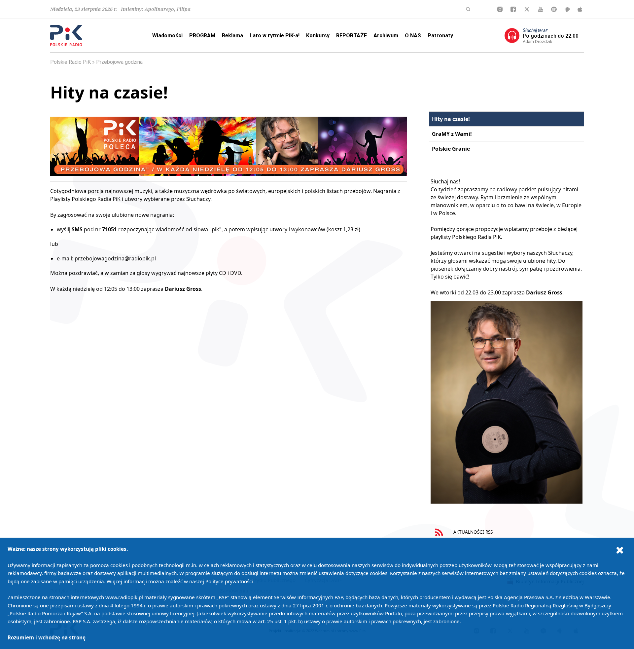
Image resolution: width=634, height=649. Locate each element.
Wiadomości (167, 35)
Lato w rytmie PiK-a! (274, 35)
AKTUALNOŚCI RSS (472, 532)
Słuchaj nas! (445, 181)
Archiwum (385, 35)
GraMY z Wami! (452, 133)
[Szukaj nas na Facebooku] (513, 9)
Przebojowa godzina (119, 62)
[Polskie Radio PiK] (66, 35)
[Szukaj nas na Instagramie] (500, 9)
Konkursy (318, 35)
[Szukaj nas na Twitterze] (527, 9)
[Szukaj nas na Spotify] (554, 9)
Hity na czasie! (451, 119)
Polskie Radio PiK (70, 62)
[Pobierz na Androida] (567, 9)
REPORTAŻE (351, 35)
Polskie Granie (451, 148)
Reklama (232, 35)
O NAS (413, 35)
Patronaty (440, 35)
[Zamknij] (619, 550)
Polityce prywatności (229, 581)
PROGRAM (202, 35)
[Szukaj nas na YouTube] (540, 9)
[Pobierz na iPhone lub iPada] (580, 9)
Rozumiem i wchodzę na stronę (47, 637)
